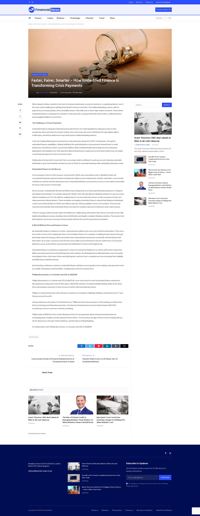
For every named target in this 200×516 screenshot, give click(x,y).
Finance (38, 18)
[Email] (20, 134)
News (112, 18)
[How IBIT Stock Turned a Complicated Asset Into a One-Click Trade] (140, 160)
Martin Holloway (143, 145)
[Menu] (30, 18)
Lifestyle (89, 18)
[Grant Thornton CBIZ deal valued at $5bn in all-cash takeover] (44, 405)
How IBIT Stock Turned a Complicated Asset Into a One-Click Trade (159, 159)
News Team (43, 92)
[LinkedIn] (20, 122)
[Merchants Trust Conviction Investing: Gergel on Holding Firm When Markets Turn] (112, 405)
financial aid (33, 337)
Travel (101, 18)
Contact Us (149, 2)
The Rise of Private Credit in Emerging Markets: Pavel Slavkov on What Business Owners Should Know (77, 420)
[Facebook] (20, 110)
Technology (75, 18)
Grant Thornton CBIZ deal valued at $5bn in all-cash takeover (43, 418)
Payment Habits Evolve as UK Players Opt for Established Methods (100, 360)
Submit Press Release (163, 2)
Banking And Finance (39, 74)
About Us (139, 2)
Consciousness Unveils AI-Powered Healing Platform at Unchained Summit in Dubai (52, 360)
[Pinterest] (20, 128)
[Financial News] (44, 9)
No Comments (67, 92)
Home (131, 2)
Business (60, 18)
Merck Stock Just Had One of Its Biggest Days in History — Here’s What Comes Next (159, 172)
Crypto (50, 18)
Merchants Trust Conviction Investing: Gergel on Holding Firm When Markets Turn (111, 420)
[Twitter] (20, 116)
